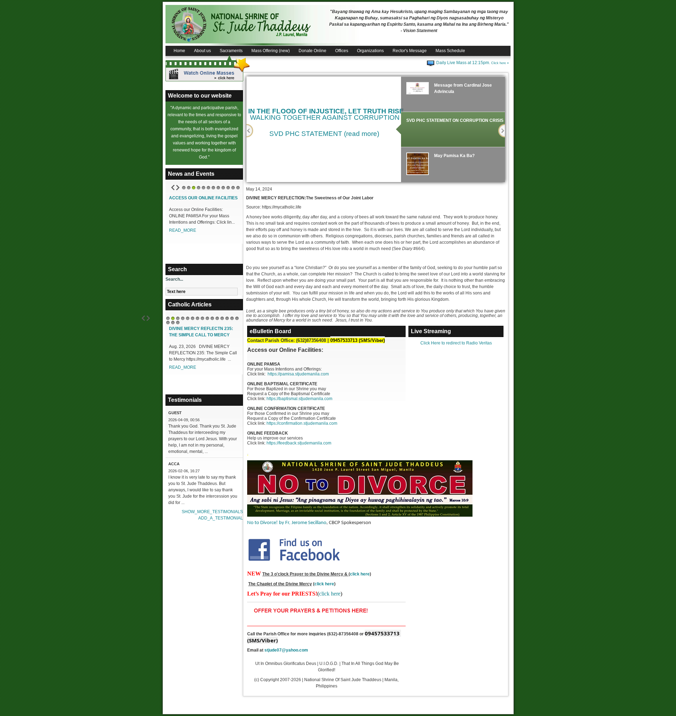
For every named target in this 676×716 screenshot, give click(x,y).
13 (227, 318)
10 (228, 188)
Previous (249, 130)
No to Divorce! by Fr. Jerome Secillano (286, 522)
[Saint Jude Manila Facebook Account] (294, 549)
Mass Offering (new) (270, 50)
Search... (174, 279)
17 (173, 322)
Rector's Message (410, 50)
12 (238, 188)
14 (232, 318)
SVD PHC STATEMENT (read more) (324, 133)
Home (179, 50)
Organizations (370, 50)
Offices (341, 50)
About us (202, 50)
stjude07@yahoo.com (286, 650)
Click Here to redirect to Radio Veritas (456, 343)
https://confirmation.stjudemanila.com (302, 423)
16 (168, 322)
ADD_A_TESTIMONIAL (220, 518)
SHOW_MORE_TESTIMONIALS (212, 511)
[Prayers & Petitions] (312, 611)
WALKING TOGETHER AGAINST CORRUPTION (325, 117)
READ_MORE (182, 230)
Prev (173, 187)
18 (178, 322)
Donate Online (312, 50)
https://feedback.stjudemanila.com (299, 443)
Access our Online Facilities (203, 197)
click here (360, 574)
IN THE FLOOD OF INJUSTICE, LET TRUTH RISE (326, 111)
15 (237, 318)
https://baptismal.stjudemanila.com (299, 398)
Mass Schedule (450, 50)
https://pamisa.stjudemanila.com (298, 374)
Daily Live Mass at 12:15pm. (472, 62)
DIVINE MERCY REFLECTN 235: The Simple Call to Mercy (201, 331)
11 (233, 188)
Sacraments (231, 50)
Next (178, 187)
